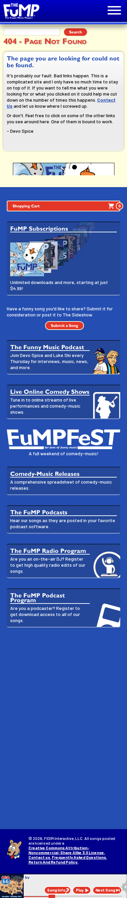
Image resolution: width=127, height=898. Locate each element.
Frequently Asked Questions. (79, 857)
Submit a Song (64, 325)
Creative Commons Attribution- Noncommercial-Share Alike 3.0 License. (66, 850)
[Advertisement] (63, 701)
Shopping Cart (66, 206)
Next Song (105, 890)
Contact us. (39, 857)
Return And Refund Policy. (53, 861)
